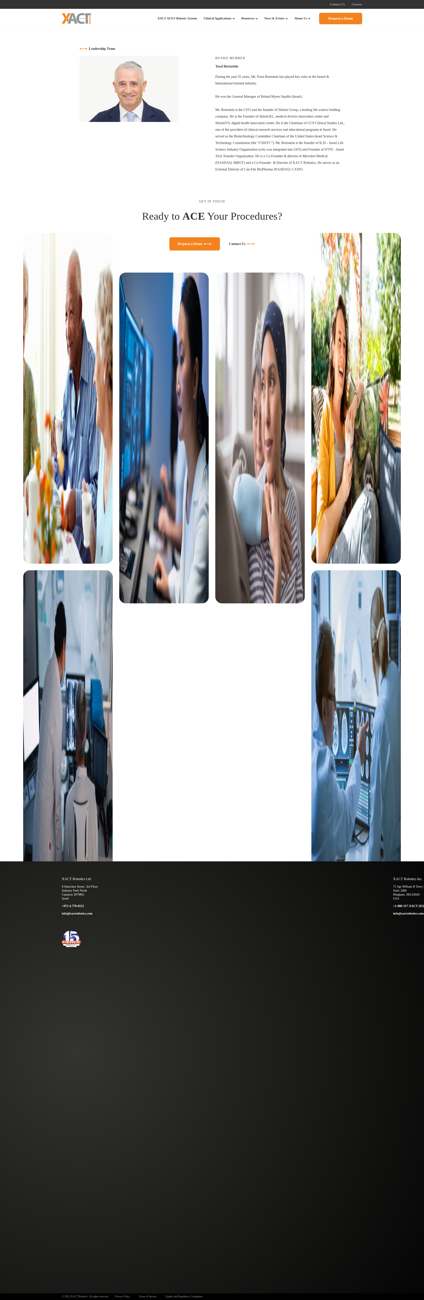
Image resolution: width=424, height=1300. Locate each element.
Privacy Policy (122, 1296)
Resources (247, 18)
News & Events (274, 18)
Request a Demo (340, 18)
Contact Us (337, 4)
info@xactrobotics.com (77, 913)
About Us (300, 18)
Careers (357, 4)
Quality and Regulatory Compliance (184, 1296)
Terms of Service (148, 1296)
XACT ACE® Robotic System (177, 18)
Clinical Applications (217, 18)
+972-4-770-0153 (73, 906)
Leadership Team (102, 49)
